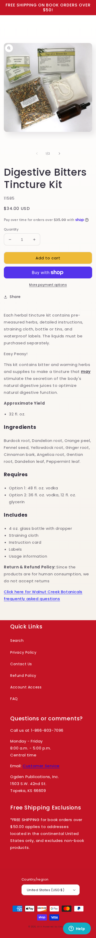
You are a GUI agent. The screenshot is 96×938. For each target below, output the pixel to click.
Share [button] (15, 296)
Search (17, 640)
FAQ (14, 698)
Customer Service (41, 766)
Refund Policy (23, 675)
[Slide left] (36, 153)
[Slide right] (59, 153)
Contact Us (21, 664)
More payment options (48, 285)
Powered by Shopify (55, 926)
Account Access (25, 687)
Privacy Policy (23, 652)
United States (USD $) (45, 890)
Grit (39, 926)
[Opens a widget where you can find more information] (77, 929)
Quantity (11, 229)
